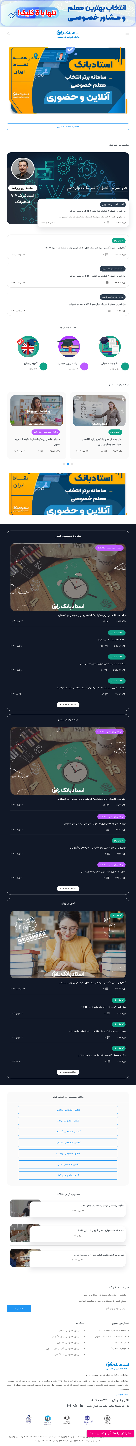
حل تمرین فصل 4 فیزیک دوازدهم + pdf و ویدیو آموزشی (97, 211)
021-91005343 (99, 1400)
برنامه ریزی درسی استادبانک (46, 432)
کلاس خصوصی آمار (68, 1175)
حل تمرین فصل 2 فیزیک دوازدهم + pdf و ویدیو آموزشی (97, 304)
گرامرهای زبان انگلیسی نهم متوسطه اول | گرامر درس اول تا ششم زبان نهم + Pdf (85, 247)
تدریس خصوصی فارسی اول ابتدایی (63, 1348)
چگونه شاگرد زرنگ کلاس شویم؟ (112, 639)
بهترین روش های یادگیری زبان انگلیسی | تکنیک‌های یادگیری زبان (101, 442)
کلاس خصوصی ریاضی (68, 1110)
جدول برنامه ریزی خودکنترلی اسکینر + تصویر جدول (37, 442)
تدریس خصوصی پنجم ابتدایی (28, 1385)
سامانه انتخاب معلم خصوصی (111, 1330)
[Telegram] (75, 1406)
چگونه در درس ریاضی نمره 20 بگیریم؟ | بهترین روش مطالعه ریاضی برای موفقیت (91, 688)
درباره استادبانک (117, 1348)
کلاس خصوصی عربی (68, 1164)
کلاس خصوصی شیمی (68, 1143)
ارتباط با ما (120, 1342)
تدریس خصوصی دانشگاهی (67, 1354)
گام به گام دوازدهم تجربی (113, 204)
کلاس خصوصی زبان (68, 1121)
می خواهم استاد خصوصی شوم (110, 1336)
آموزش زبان (119, 240)
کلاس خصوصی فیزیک (68, 1132)
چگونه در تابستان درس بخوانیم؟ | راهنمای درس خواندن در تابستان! (92, 615)
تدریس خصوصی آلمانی (69, 1330)
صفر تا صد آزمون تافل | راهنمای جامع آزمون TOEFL (103, 1007)
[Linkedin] (81, 1406)
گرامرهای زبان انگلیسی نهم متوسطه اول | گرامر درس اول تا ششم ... (92, 982)
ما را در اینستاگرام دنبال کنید (110, 1433)
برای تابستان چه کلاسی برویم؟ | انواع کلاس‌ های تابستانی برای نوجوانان (95, 823)
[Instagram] (69, 1406)
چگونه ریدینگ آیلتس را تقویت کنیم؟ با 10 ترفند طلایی (102, 1055)
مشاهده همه (69, 704)
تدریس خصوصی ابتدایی (69, 1342)
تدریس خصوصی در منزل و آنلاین (98, 1381)
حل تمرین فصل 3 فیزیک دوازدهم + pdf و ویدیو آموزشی (97, 276)
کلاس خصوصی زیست (68, 1153)
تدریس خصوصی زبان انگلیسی (66, 1336)
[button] (72, 464)
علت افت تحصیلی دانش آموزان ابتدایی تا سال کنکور (103, 664)
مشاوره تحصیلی (117, 633)
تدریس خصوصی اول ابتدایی (57, 1385)
